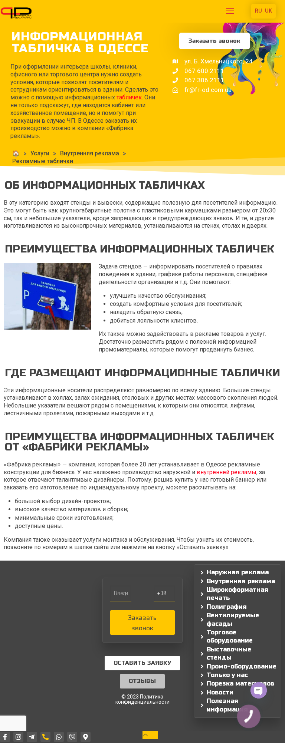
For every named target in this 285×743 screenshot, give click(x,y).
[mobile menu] (230, 11)
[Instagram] (18, 737)
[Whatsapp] (59, 737)
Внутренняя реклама (89, 153)
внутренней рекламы (226, 472)
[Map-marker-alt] (86, 737)
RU (258, 11)
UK (268, 11)
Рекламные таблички (42, 161)
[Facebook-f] (5, 737)
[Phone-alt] (45, 737)
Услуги (39, 153)
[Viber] (72, 737)
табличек (129, 97)
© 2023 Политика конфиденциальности (142, 699)
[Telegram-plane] (32, 737)
